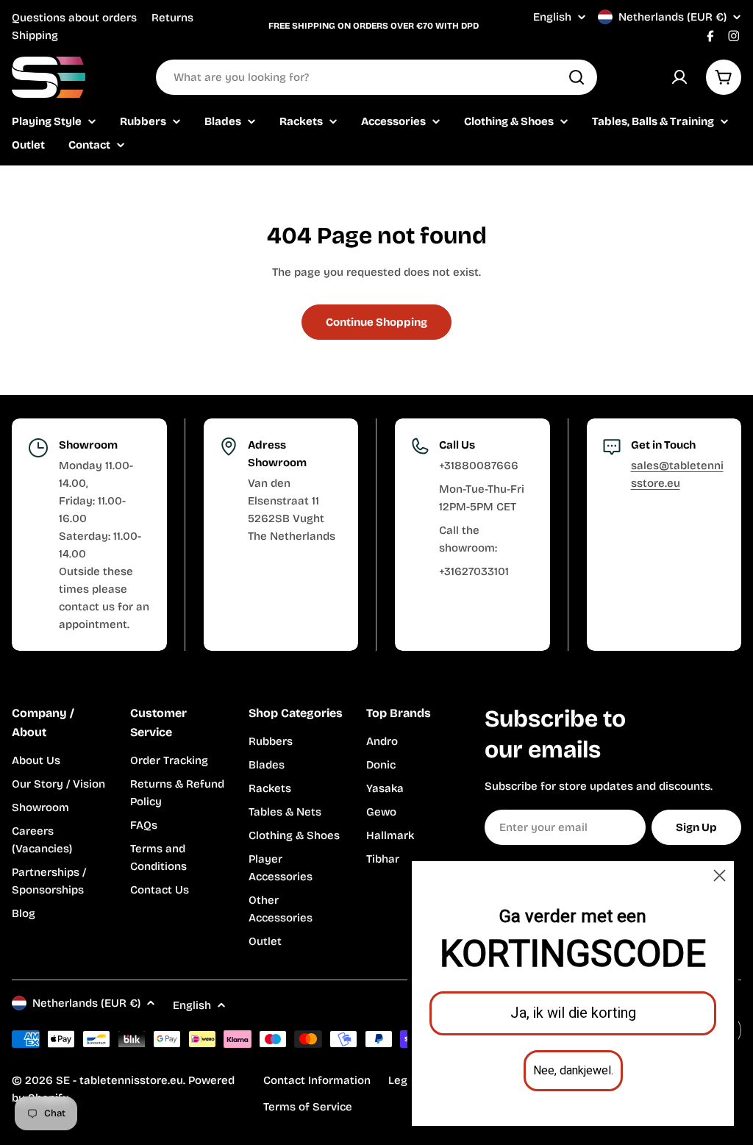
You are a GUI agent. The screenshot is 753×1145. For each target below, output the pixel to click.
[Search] (576, 77)
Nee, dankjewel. (573, 1071)
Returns (172, 17)
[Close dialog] (719, 875)
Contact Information (317, 1080)
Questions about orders (74, 17)
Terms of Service (307, 1106)
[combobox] (376, 77)
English (552, 17)
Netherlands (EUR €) (672, 17)
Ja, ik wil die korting (573, 1013)
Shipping (35, 35)
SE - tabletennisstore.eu (119, 1080)
